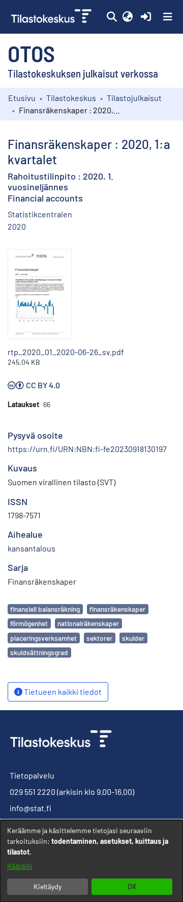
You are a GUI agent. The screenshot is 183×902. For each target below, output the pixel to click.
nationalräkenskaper (88, 623)
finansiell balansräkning (45, 609)
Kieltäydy (48, 886)
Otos (31, 53)
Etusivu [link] (22, 98)
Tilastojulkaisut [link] (134, 98)
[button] (111, 17)
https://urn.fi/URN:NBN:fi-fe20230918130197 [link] (87, 449)
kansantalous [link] (31, 548)
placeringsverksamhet (43, 638)
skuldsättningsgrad (39, 652)
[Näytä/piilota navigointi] (167, 17)
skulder (133, 638)
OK (132, 886)
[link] (52, 17)
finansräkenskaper (117, 609)
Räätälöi (20, 866)
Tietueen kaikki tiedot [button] (62, 691)
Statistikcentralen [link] (40, 214)
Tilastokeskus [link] (71, 98)
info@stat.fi (30, 808)
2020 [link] (17, 226)
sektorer (99, 638)
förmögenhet (29, 623)
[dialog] (91, 861)
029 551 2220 (32, 791)
